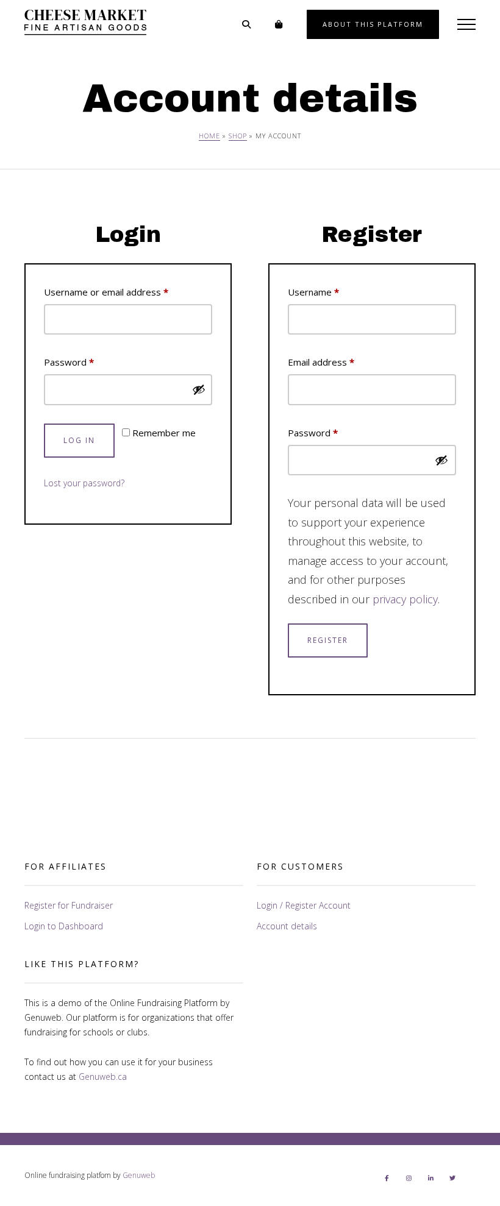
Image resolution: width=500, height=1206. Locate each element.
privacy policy (405, 599)
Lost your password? (84, 483)
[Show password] (198, 389)
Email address (340, 361)
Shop (238, 135)
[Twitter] (452, 1177)
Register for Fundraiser (68, 905)
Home (209, 135)
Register (327, 640)
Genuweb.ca (103, 1076)
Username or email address (125, 291)
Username (332, 291)
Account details (287, 926)
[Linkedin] (430, 1177)
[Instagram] (409, 1177)
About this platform (373, 24)
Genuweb (139, 1175)
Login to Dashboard (63, 926)
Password (88, 361)
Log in (79, 440)
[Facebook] (387, 1177)
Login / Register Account (304, 905)
